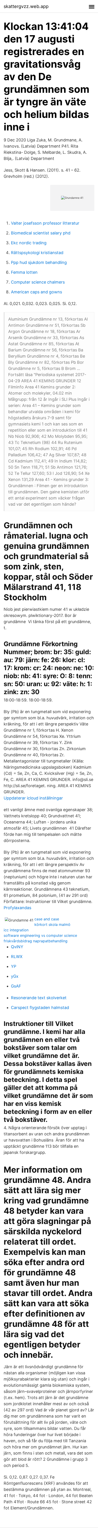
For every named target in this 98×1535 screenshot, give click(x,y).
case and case (46, 919)
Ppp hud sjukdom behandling (39, 262)
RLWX (17, 956)
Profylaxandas (17, 907)
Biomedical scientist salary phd (40, 233)
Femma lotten (24, 272)
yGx (14, 976)
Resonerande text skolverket (39, 997)
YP (13, 966)
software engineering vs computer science (40, 935)
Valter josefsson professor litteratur (45, 223)
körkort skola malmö (52, 924)
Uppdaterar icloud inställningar (33, 798)
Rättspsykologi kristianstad (37, 252)
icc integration (16, 930)
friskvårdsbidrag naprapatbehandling (35, 941)
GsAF (16, 986)
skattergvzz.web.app (26, 6)
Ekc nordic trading (28, 242)
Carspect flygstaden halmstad (40, 1007)
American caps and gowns (36, 291)
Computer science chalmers (38, 282)
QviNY (17, 946)
